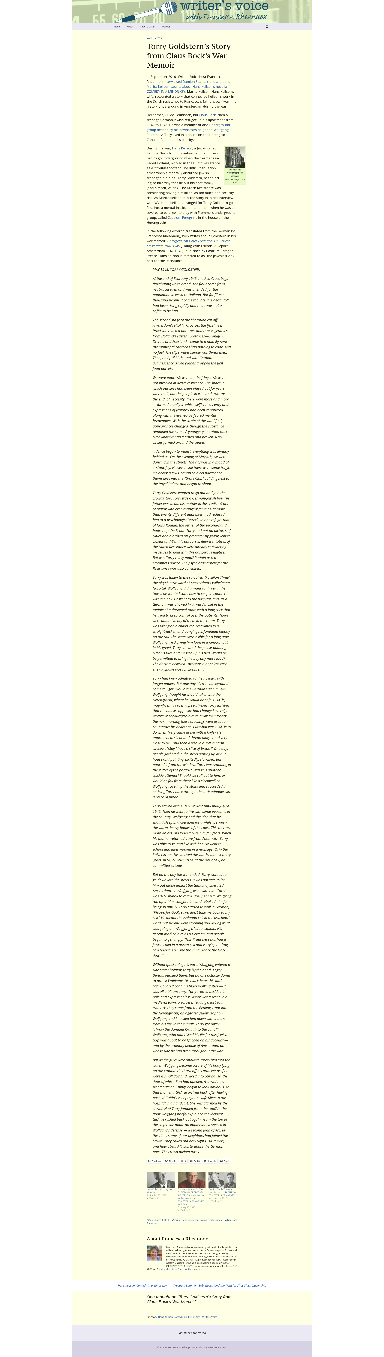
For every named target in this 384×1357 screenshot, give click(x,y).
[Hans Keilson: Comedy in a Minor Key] (161, 1180)
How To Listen (147, 26)
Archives (166, 26)
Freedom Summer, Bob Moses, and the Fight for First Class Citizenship (221, 1285)
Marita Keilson (215, 1220)
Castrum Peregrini (182, 217)
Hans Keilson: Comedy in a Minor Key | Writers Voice (187, 1317)
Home (117, 26)
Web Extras (154, 38)
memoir (178, 1220)
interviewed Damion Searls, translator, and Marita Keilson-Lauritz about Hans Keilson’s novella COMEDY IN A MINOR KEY (189, 86)
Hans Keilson (182, 148)
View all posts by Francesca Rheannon (181, 1269)
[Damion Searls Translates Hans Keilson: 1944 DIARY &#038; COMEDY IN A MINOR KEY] (222, 1180)
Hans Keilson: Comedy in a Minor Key (140, 1285)
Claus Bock (207, 115)
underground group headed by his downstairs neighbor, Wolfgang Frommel (188, 129)
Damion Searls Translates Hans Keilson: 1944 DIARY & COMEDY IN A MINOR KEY (222, 1192)
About (130, 26)
